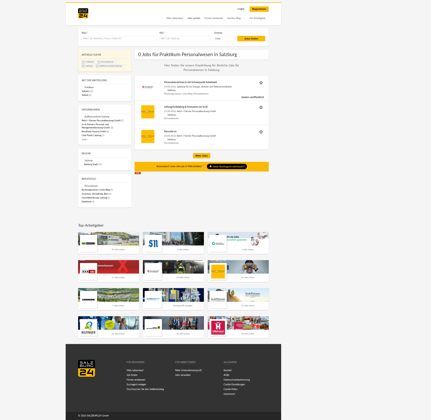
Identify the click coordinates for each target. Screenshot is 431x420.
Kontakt (228, 370)
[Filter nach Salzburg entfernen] (83, 161)
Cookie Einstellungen (234, 384)
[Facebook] (81, 383)
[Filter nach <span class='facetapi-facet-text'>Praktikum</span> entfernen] (83, 62)
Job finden (132, 375)
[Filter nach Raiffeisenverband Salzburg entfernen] (83, 117)
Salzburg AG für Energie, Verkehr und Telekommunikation (204, 87)
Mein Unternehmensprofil (188, 370)
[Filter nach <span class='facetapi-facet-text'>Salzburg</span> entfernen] (83, 66)
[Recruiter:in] (147, 136)
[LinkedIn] (87, 383)
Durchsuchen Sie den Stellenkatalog (145, 389)
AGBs (226, 375)
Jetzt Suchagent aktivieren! (228, 166)
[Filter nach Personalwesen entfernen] (83, 186)
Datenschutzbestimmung (237, 380)
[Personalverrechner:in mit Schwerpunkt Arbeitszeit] (147, 87)
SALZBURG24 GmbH (98, 416)
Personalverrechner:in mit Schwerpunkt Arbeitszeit (190, 82)
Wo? (161, 33)
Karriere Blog (234, 18)
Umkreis (218, 33)
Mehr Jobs (202, 155)
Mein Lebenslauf (174, 18)
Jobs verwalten (183, 375)
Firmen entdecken (213, 18)
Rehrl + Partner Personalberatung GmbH (196, 111)
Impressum (229, 394)
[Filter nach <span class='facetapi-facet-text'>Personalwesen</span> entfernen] (99, 62)
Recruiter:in (170, 131)
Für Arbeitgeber (258, 18)
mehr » (85, 139)
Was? (84, 33)
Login (241, 8)
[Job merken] (261, 82)
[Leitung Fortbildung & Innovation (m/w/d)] (147, 112)
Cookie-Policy (231, 389)
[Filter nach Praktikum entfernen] (83, 87)
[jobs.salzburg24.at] (83, 13)
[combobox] (119, 38)
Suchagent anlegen (136, 384)
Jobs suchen (193, 18)
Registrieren (259, 9)
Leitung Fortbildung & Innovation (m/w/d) (186, 107)
